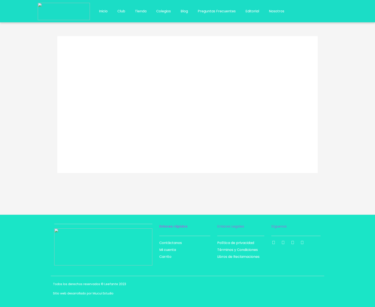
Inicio (103, 11)
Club (121, 11)
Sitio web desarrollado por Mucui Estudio (83, 293)
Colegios (163, 11)
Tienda (140, 11)
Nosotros (276, 11)
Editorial (252, 11)
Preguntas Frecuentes (217, 11)
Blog (184, 11)
